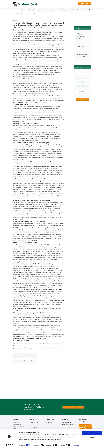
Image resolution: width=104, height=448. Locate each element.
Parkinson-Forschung (44, 10)
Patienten (18, 13)
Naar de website (92, 433)
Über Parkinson (33, 10)
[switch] (42, 445)
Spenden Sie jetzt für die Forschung (22, 348)
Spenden (85, 3)
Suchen (82, 99)
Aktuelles (72, 10)
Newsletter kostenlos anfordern (73, 407)
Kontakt (85, 10)
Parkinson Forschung (34, 427)
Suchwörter (78, 71)
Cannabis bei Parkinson (81, 46)
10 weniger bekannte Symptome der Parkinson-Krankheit (82, 36)
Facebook (50, 422)
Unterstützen (54, 10)
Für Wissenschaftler (34, 422)
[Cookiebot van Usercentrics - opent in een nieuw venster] (9, 445)
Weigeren (92, 437)
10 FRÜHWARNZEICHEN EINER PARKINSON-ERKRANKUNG (81, 56)
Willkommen (24, 10)
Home (14, 13)
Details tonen (76, 445)
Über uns (78, 10)
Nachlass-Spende (64, 10)
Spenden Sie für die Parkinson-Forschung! (84, 427)
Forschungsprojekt (82, 85)
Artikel (82, 81)
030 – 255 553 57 (20, 426)
